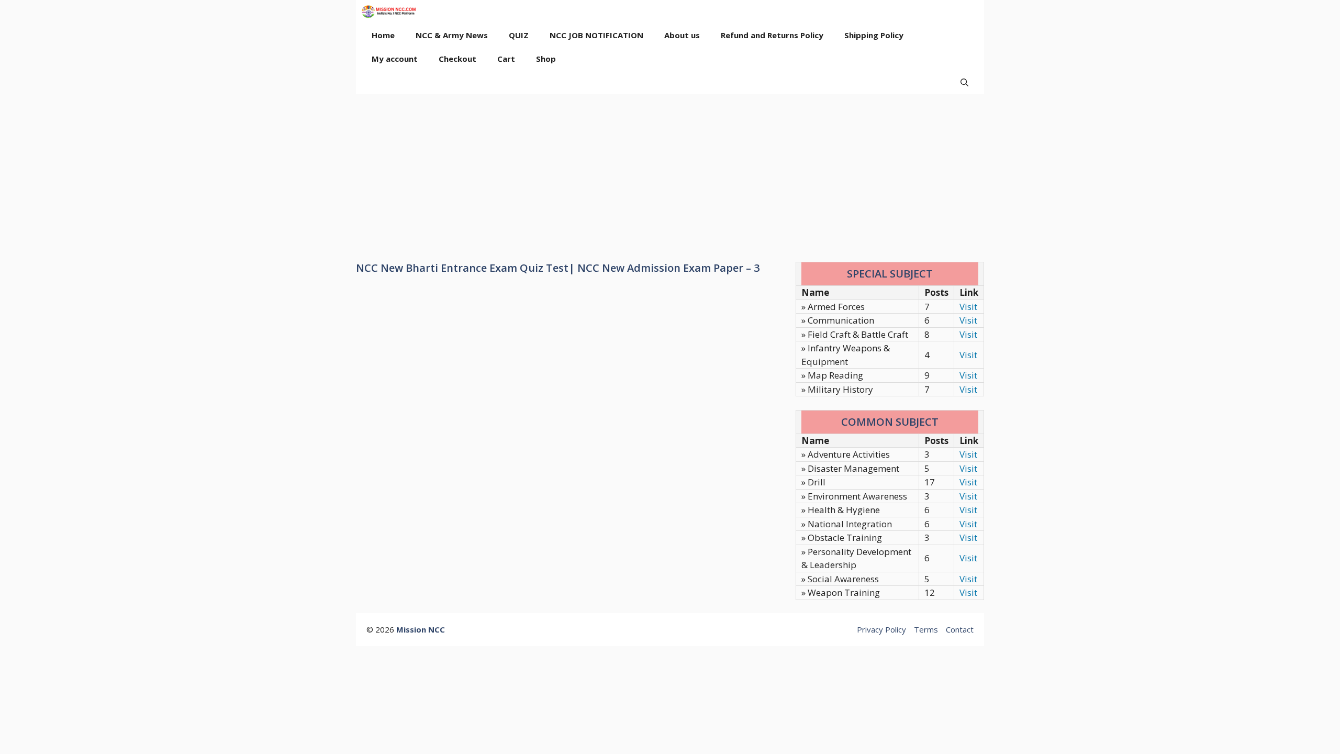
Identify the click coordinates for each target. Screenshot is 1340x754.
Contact (960, 629)
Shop (546, 58)
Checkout (457, 58)
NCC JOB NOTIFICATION (596, 35)
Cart (506, 58)
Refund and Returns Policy (772, 35)
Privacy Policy (881, 629)
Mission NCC (420, 629)
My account (395, 58)
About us (682, 35)
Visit (968, 307)
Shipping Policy (873, 35)
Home (383, 35)
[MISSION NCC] (388, 12)
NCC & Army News (452, 35)
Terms (926, 629)
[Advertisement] (670, 172)
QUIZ (519, 35)
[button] (964, 82)
